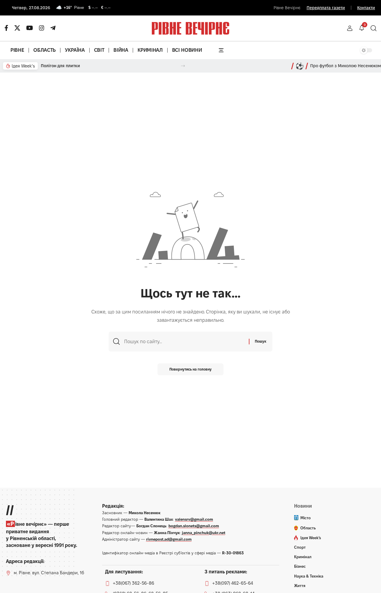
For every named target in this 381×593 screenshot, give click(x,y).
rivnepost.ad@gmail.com (169, 539)
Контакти (366, 8)
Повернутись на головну (190, 369)
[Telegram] (53, 28)
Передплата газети (326, 8)
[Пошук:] (184, 342)
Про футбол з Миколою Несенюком (345, 65)
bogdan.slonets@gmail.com (193, 526)
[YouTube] (30, 28)
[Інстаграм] (42, 28)
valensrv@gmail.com (194, 519)
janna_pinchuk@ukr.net (203, 533)
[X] (17, 28)
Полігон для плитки (60, 65)
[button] (350, 28)
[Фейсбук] (6, 28)
